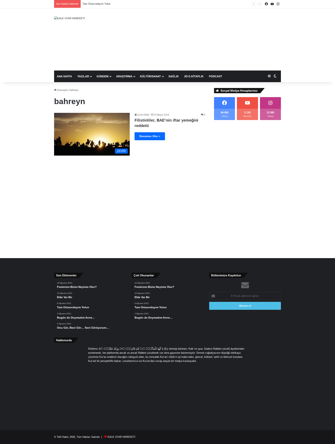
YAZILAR (83, 76)
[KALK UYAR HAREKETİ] (69, 18)
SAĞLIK (173, 76)
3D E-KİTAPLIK (194, 76)
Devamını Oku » (149, 136)
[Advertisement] (206, 39)
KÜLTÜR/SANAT (150, 76)
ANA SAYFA (64, 76)
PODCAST (215, 76)
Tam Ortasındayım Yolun (97, 3)
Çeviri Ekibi (143, 114)
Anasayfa (62, 90)
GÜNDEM (103, 76)
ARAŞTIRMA (124, 76)
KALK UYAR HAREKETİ (121, 436)
